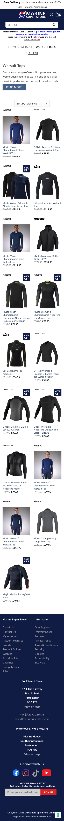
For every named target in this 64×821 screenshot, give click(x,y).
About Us (8, 627)
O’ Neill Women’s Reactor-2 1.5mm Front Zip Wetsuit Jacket (46, 373)
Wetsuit (26, 46)
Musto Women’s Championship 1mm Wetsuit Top (44, 485)
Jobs (5, 671)
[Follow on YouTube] (46, 774)
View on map (32, 706)
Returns (39, 636)
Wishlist (7, 653)
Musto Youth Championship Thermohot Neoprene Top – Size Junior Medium (16, 316)
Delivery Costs (43, 631)
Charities (8, 662)
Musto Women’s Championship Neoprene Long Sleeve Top (47, 314)
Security (39, 649)
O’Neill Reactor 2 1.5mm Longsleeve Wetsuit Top (47, 149)
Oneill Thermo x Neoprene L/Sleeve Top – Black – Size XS (47, 429)
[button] (5, 15)
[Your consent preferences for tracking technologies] (58, 815)
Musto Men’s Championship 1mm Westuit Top (13, 150)
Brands (7, 645)
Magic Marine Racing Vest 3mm (16, 596)
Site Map (40, 662)
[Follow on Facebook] (16, 774)
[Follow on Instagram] (25, 774)
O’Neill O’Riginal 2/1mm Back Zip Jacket (16, 428)
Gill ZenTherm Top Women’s (12, 372)
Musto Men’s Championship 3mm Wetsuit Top (13, 259)
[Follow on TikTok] (35, 774)
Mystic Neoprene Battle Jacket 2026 (46, 257)
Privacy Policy (43, 640)
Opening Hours (44, 627)
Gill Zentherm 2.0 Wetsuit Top (47, 204)
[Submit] (54, 25)
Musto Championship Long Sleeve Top (45, 540)
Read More (14, 87)
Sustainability (11, 658)
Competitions (11, 666)
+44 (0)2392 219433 (32, 714)
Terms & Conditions (46, 645)
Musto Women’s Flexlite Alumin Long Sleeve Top (15, 204)
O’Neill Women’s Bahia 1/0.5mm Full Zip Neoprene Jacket (15, 485)
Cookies (39, 653)
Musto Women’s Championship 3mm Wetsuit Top (13, 541)
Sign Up (48, 792)
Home (12, 46)
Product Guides (12, 649)
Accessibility (42, 658)
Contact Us (9, 631)
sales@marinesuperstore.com (32, 718)
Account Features (13, 640)
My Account (10, 636)
